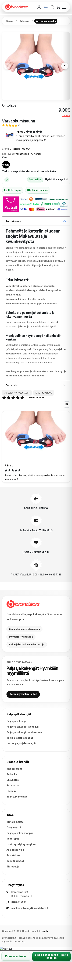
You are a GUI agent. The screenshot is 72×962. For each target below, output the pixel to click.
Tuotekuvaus (13, 221)
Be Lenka (11, 774)
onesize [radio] (6, 164)
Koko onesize (14, 956)
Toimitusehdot (15, 861)
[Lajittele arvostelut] (67, 404)
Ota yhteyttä (13, 827)
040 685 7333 (18, 902)
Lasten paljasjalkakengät (21, 743)
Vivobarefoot (14, 768)
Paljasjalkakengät (16, 721)
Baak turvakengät (16, 796)
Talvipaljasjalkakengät (19, 737)
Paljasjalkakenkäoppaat (20, 833)
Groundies (12, 779)
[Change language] (46, 7)
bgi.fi (45, 931)
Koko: (5, 157)
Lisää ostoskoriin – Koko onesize (51, 956)
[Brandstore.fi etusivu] (23, 604)
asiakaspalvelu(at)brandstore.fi (30, 908)
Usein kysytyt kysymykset (21, 844)
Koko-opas (14, 190)
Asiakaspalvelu (15, 849)
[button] (36, 136)
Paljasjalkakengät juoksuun (22, 726)
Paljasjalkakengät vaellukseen (24, 732)
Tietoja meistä (15, 822)
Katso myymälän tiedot (23, 694)
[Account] (39, 7)
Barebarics (12, 785)
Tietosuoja (12, 866)
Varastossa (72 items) (28, 153)
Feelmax (11, 791)
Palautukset (13, 855)
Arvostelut (12, 385)
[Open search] (52, 7)
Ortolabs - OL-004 (20, 148)
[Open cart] (58, 7)
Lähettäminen (40, 190)
